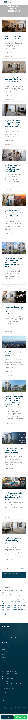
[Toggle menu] (25, 2)
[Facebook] (3, 637)
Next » (23, 568)
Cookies (4, 697)
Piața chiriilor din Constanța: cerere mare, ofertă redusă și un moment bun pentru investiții (14, 214)
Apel (8, 717)
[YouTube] (15, 637)
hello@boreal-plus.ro (9, 678)
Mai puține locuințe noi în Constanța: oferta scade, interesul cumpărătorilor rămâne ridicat (13, 262)
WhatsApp (22, 717)
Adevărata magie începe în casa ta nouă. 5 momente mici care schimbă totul (13, 168)
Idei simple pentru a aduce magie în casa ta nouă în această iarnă (13, 79)
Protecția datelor (6, 695)
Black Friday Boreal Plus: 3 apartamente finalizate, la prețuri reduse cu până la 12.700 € (14, 310)
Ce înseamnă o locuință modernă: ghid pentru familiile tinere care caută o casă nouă (13, 123)
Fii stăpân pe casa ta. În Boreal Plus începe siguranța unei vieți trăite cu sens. (14, 496)
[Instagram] (7, 637)
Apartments (4, 652)
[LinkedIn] (11, 637)
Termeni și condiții (6, 692)
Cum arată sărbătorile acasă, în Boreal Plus (13, 37)
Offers (3, 654)
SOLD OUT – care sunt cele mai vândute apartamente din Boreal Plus (13, 541)
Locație (3, 649)
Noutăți (3, 662)
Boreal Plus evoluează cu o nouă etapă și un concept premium (14, 450)
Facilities (4, 657)
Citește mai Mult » (9, 52)
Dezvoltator (4, 660)
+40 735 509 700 (8, 676)
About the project (6, 646)
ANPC (3, 700)
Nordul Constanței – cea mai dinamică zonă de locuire (14, 354)
